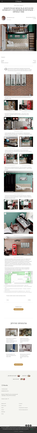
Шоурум (24, 375)
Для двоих (21, 5)
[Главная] (18, 1)
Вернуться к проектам (18, 364)
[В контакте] (26, 425)
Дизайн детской (12, 375)
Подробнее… (21, 431)
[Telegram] (28, 425)
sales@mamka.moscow (5, 390)
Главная (15, 5)
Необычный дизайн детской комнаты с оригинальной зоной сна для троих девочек (18, 292)
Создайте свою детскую (18, 309)
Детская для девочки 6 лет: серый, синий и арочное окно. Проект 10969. (11, 355)
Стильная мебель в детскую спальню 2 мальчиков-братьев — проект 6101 (16, 285)
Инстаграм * (16, 379)
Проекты (18, 5)
